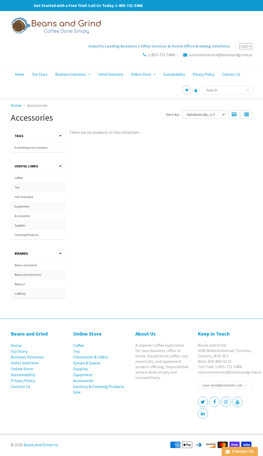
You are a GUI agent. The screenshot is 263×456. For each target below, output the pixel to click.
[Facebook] (214, 402)
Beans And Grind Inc (28, 275)
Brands (21, 253)
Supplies (20, 225)
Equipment (22, 206)
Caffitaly (20, 294)
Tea (17, 187)
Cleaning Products (27, 235)
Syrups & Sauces (87, 362)
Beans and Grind (26, 265)
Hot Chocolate (24, 197)
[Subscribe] (246, 385)
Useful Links (26, 166)
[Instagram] (226, 402)
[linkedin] (203, 413)
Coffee (19, 178)
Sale (77, 392)
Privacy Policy (203, 74)
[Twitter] (203, 402)
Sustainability (174, 74)
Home (19, 74)
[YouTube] (237, 402)
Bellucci (20, 284)
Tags (19, 136)
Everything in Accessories (31, 147)
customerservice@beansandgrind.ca (220, 54)
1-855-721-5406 (161, 54)
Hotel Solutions (110, 74)
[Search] (247, 90)
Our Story (40, 74)
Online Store (141, 74)
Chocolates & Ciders (90, 356)
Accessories (22, 216)
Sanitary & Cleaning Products (98, 386)
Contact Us (231, 74)
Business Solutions (70, 74)
